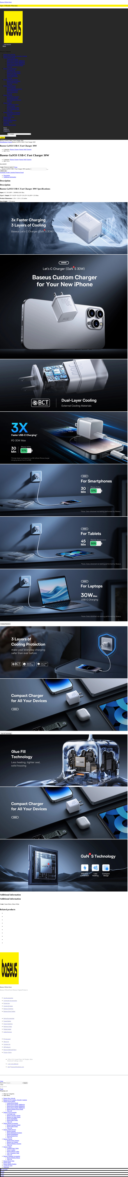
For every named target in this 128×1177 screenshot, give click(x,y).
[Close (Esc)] (6, 1086)
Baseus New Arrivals (9, 1098)
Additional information (9, 177)
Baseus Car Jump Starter (13, 1117)
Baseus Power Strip (8, 1161)
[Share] (4, 1086)
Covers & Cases (7, 1165)
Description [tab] (5, 181)
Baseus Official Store (6, 2)
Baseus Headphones (12, 1134)
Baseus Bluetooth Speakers (14, 1132)
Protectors (6, 1167)
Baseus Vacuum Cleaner (13, 1115)
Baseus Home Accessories (10, 1123)
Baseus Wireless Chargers (14, 1143)
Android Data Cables (13, 1148)
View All (9, 1111)
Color (1, 167)
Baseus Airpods (11, 1131)
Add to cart (3, 171)
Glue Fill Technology (6, 733)
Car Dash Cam (11, 1114)
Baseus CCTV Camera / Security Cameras (15, 1100)
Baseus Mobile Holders (9, 1164)
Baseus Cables (7, 1147)
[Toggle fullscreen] (2, 1086)
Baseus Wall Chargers (25, 149)
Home (1, 142)
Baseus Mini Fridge (12, 1120)
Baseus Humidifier (12, 1118)
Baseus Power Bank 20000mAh (16, 1106)
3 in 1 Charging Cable (13, 1153)
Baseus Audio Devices (9, 1129)
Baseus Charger (7, 142)
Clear (15, 167)
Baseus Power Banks (9, 1101)
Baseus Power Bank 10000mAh (16, 1104)
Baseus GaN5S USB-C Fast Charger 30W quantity (16, 169)
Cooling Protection (5, 624)
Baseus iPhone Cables (13, 1151)
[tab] (65, 175)
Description (6, 175)
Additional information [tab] (10, 895)
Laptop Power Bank (12, 1103)
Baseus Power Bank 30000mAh (16, 1107)
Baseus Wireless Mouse (13, 1157)
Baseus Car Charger (12, 1142)
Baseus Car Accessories (10, 1112)
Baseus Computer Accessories (11, 1156)
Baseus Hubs (7, 1162)
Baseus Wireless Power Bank (15, 1109)
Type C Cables (11, 1150)
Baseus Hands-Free (12, 1136)
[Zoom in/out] (0, 1086)
